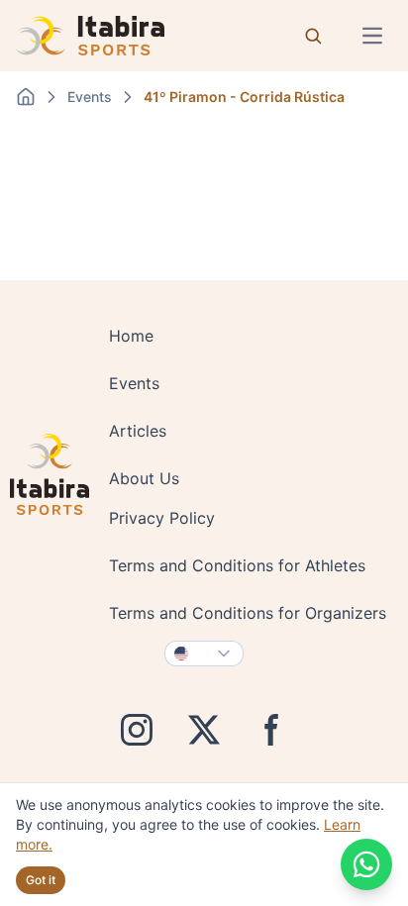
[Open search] (313, 35)
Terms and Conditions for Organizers (247, 613)
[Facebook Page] (271, 730)
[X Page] (204, 730)
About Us (144, 478)
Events (134, 383)
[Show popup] (204, 653)
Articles (137, 431)
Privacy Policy (162, 518)
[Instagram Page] (137, 730)
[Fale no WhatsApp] (366, 864)
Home (131, 336)
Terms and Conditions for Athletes (237, 565)
